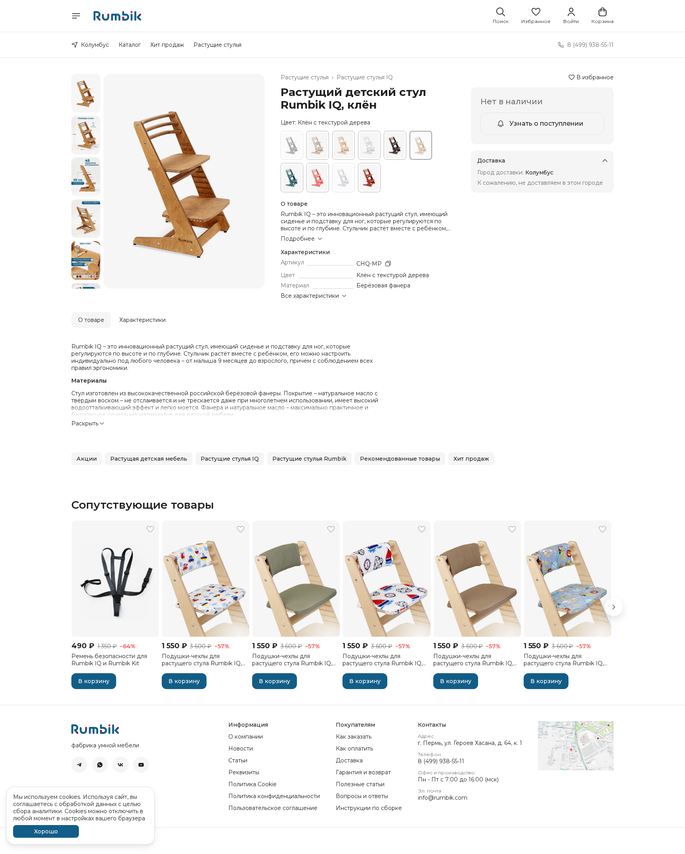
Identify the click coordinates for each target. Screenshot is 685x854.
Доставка (349, 760)
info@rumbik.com (442, 797)
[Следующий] (614, 607)
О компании (245, 736)
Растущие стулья (217, 44)
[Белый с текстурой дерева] (369, 145)
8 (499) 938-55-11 (441, 761)
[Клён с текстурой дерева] (420, 145)
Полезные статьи (360, 784)
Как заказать (353, 736)
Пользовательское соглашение (273, 808)
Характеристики (142, 320)
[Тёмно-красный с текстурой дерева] (369, 177)
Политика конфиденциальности (274, 796)
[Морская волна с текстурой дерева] (292, 177)
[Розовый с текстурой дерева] (317, 177)
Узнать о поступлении (546, 123)
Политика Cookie (252, 784)
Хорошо (46, 831)
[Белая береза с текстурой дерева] (343, 145)
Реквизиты (243, 772)
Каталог (130, 44)
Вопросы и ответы (362, 796)
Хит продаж (167, 44)
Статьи (237, 760)
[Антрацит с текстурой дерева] (292, 145)
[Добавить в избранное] (150, 529)
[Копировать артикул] (388, 263)
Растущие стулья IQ (365, 77)
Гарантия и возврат (363, 772)
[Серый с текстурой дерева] (343, 177)
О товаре (91, 320)
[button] (536, 16)
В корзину (93, 681)
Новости (240, 748)
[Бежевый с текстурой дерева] (317, 145)
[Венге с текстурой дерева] (395, 145)
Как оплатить (354, 748)
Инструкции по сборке (369, 808)
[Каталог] (76, 16)
